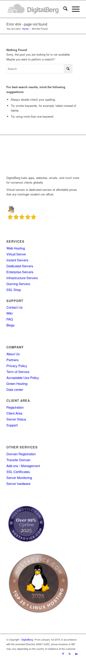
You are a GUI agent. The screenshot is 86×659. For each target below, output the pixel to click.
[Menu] (73, 9)
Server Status (16, 419)
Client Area (14, 413)
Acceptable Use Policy (22, 377)
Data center (14, 389)
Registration (15, 407)
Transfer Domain (18, 459)
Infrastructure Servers (22, 277)
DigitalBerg (27, 639)
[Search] (63, 9)
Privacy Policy (16, 365)
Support (12, 425)
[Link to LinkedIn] (76, 653)
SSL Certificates (18, 471)
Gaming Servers (18, 283)
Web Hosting (15, 248)
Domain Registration (21, 453)
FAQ (9, 319)
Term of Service (17, 371)
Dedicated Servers (19, 266)
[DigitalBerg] (35, 9)
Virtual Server (16, 254)
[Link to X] (69, 653)
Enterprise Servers (20, 271)
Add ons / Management (23, 465)
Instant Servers (17, 260)
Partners (12, 359)
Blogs (10, 325)
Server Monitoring (19, 477)
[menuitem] (63, 9)
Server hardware (18, 483)
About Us (13, 353)
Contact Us (14, 307)
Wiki (9, 313)
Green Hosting (16, 383)
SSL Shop (13, 289)
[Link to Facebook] (63, 653)
